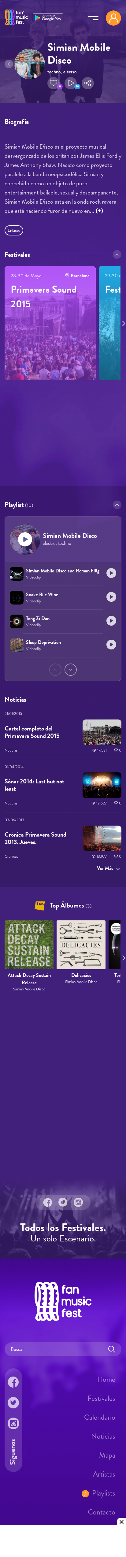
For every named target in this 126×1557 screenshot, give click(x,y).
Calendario (99, 1417)
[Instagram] (78, 1202)
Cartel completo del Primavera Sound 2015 (32, 732)
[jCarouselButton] (123, 322)
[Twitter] (63, 1202)
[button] (53, 83)
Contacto (101, 1512)
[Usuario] (113, 18)
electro (69, 71)
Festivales (101, 1398)
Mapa (107, 1455)
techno (54, 71)
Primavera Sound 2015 (44, 296)
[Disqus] (63, 1085)
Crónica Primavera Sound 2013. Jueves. (35, 838)
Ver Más (105, 868)
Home (106, 1379)
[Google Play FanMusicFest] (48, 17)
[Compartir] (88, 83)
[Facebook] (47, 1202)
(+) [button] (99, 210)
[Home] (16, 25)
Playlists (103, 1493)
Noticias (103, 1436)
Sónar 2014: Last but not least (34, 785)
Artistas (104, 1474)
